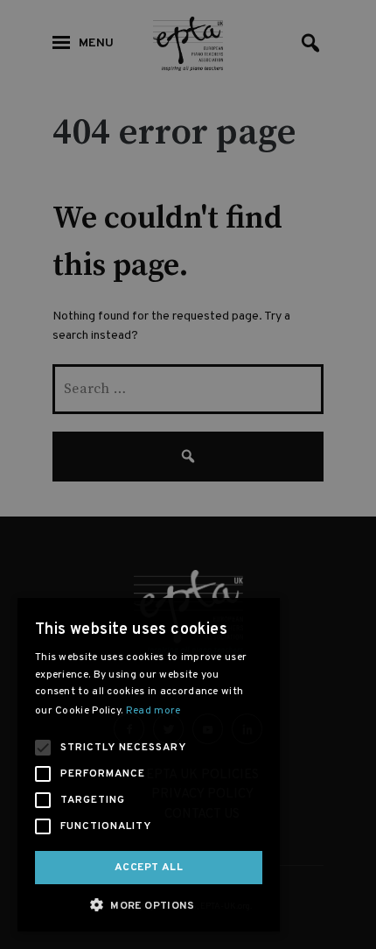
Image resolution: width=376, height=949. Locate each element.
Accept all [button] (149, 868)
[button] (148, 905)
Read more (153, 711)
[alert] (188, 474)
